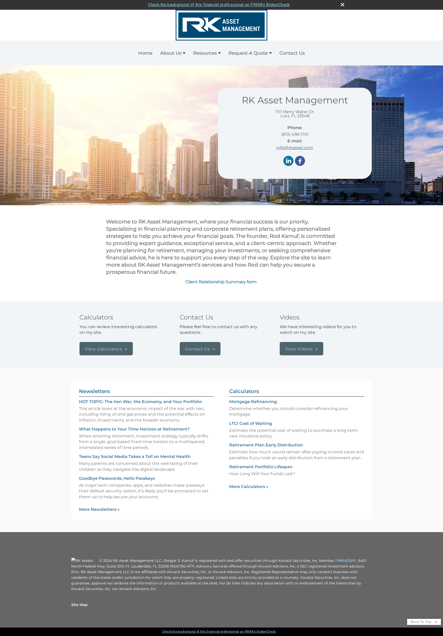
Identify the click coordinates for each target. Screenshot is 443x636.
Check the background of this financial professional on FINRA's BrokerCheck (219, 4)
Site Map (79, 604)
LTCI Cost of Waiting (250, 423)
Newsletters (94, 391)
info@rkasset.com (294, 147)
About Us (171, 53)
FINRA (341, 560)
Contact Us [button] (197, 349)
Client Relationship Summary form (221, 281)
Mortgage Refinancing (253, 401)
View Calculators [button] (103, 349)
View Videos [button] (299, 349)
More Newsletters (99, 509)
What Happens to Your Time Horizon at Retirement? (134, 429)
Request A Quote (248, 53)
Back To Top (421, 622)
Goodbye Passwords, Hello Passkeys (117, 478)
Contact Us (292, 53)
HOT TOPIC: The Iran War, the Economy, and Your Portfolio (140, 401)
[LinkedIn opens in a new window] (288, 161)
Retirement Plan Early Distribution (266, 445)
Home (145, 53)
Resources (205, 53)
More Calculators (248, 486)
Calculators (244, 391)
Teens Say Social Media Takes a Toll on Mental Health (134, 456)
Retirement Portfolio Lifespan (261, 466)
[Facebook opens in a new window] (300, 161)
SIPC (352, 560)
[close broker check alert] (342, 5)
